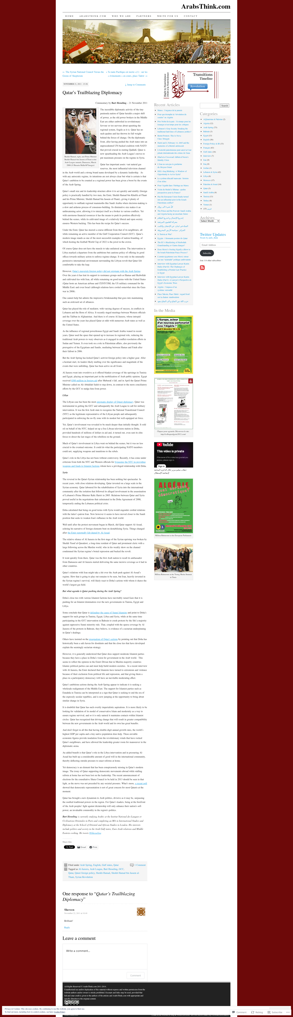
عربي (209, 208)
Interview (207, 155)
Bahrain (206, 131)
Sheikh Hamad (103, 872)
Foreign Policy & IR (211, 143)
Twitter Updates (213, 234)
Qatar (116, 865)
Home (69, 16)
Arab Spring (86, 865)
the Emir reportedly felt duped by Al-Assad (89, 532)
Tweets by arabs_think (209, 237)
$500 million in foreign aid (84, 380)
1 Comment (140, 865)
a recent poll (141, 783)
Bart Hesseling (111, 869)
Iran (205, 159)
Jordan (206, 168)
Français (206, 147)
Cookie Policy (59, 1011)
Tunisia (206, 196)
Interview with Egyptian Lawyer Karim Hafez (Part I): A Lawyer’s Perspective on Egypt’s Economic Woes (174, 279)
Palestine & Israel (210, 184)
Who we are (121, 16)
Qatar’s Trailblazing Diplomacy (92, 92)
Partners (144, 16)
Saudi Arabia (208, 192)
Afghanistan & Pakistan (212, 119)
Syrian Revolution (84, 877)
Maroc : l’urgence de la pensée (170, 110)
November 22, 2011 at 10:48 (75, 913)
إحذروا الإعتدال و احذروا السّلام (170, 218)
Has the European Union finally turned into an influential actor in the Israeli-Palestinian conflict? (173, 199)
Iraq (205, 164)
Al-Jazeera (84, 869)
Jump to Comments (135, 84)
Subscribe (207, 253)
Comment (135, 975)
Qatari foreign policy (85, 872)
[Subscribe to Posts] (202, 269)
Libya (205, 176)
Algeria (206, 123)
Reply (67, 927)
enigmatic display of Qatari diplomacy (115, 401)
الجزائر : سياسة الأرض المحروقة (171, 230)
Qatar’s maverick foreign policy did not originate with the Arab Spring (106, 271)
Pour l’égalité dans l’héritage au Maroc (173, 185)
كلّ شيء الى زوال (165, 206)
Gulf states (107, 865)
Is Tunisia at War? (165, 234)
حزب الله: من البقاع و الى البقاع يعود (173, 301)
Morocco (207, 180)
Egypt (205, 135)
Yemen (206, 204)
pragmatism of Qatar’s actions (103, 639)
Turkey (206, 200)
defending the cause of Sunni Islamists (108, 612)
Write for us (168, 16)
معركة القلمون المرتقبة (167, 222)
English (97, 865)
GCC (121, 869)
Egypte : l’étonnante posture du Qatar (173, 238)
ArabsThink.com (205, 6)
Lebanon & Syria (210, 172)
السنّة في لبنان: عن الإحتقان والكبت (173, 226)
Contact (191, 16)
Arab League (96, 869)
